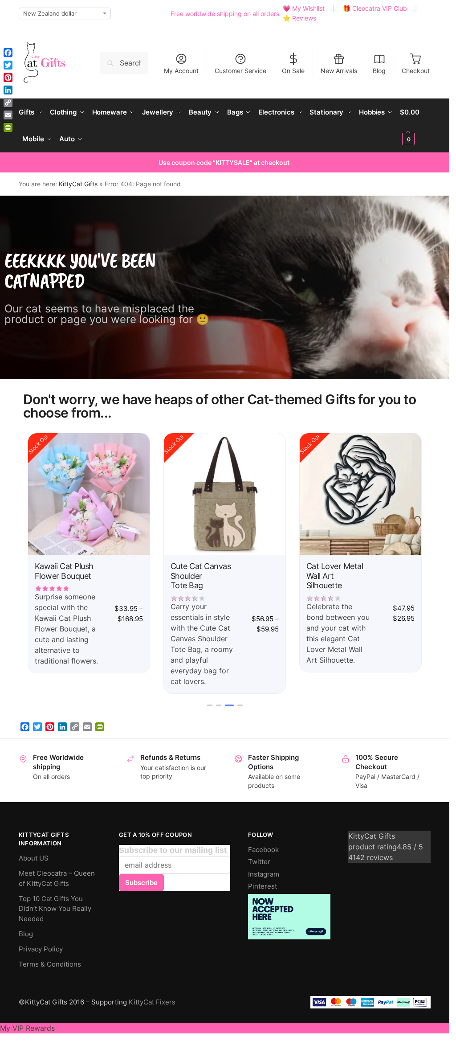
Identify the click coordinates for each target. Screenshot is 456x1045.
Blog (379, 70)
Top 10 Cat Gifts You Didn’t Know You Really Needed (55, 908)
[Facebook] (25, 726)
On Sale (293, 70)
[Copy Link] (75, 726)
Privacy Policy (41, 949)
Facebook (263, 849)
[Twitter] (37, 726)
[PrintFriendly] (100, 726)
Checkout (416, 70)
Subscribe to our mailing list (173, 850)
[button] (415, 125)
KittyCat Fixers (152, 1002)
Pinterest (262, 886)
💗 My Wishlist (304, 8)
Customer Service (240, 70)
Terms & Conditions (50, 964)
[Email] (87, 726)
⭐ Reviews (299, 18)
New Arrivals (339, 70)
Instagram (263, 874)
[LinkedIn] (62, 726)
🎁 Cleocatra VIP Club (375, 8)
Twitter (259, 861)
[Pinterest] (50, 726)
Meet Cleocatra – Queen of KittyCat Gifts (57, 878)
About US (34, 858)
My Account (181, 70)
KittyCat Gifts (78, 184)
